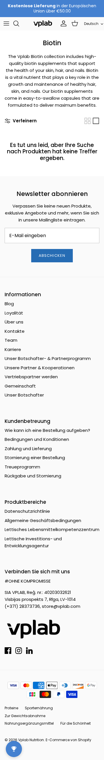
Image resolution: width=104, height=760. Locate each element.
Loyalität (14, 313)
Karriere (13, 349)
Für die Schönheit (75, 723)
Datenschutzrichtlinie (27, 511)
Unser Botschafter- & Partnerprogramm (48, 358)
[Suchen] (19, 23)
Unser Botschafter (24, 395)
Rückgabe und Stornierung (33, 476)
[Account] (62, 23)
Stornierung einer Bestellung (35, 457)
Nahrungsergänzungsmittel (29, 723)
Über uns (14, 322)
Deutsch (91, 23)
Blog (9, 304)
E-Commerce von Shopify (68, 739)
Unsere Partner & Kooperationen (40, 368)
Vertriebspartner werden (31, 377)
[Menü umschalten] (6, 23)
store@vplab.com (61, 606)
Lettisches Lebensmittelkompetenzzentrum (52, 529)
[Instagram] (18, 650)
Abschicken (52, 255)
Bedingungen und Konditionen (37, 439)
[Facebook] (8, 650)
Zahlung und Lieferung (28, 449)
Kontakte (15, 331)
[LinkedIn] (29, 650)
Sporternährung (39, 708)
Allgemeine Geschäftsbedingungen (43, 520)
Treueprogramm (22, 467)
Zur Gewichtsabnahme (25, 715)
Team (11, 340)
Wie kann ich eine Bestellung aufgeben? (47, 430)
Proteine (11, 708)
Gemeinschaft (20, 386)
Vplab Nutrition (31, 739)
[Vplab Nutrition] (43, 23)
